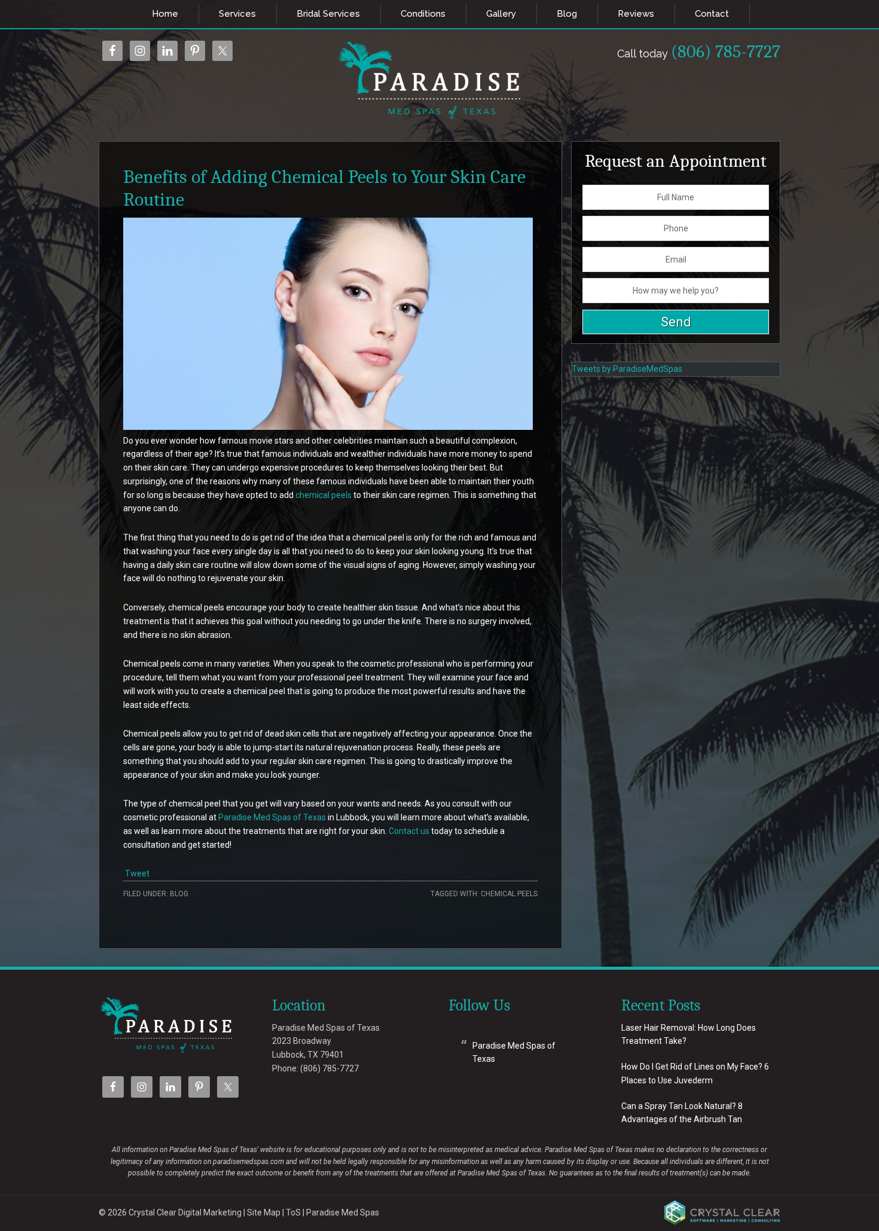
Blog (179, 894)
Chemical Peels (509, 894)
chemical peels (323, 495)
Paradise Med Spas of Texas (272, 817)
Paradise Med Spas (342, 1212)
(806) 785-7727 (698, 51)
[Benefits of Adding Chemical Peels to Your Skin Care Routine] (328, 427)
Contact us (409, 831)
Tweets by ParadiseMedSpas (627, 369)
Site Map (263, 1212)
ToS (293, 1212)
